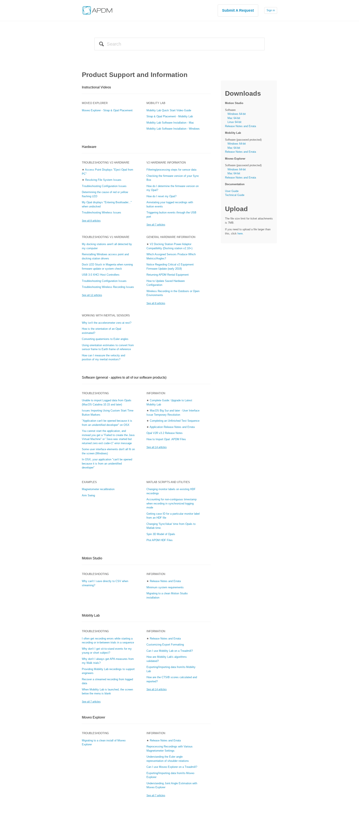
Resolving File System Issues (103, 179)
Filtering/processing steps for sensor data (171, 169)
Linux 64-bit (234, 122)
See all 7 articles (155, 224)
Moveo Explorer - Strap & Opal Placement (107, 110)
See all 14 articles (156, 447)
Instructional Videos (96, 87)
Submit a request (238, 10)
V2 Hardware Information (166, 162)
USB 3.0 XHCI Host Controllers (100, 274)
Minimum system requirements (165, 587)
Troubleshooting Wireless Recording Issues (108, 287)
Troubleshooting (95, 393)
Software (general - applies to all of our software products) (124, 377)
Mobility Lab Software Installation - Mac (170, 122)
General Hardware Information (170, 237)
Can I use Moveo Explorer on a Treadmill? (171, 766)
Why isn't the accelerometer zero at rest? (106, 322)
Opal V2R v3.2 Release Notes (164, 433)
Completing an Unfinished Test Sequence (174, 420)
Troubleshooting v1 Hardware (105, 237)
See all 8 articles (91, 220)
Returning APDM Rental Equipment (167, 274)
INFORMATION (155, 733)
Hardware (89, 147)
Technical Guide (234, 195)
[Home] (97, 10)
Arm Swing (88, 495)
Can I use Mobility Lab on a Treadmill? (169, 650)
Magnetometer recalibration (98, 489)
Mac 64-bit (233, 118)
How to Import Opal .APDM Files (166, 439)
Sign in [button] (271, 10)
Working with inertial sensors (106, 315)
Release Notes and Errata (165, 581)
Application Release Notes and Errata (172, 427)
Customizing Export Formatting (165, 644)
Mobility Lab (155, 103)
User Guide (232, 191)
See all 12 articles (92, 295)
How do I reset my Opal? (161, 196)
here (240, 233)
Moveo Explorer (95, 103)
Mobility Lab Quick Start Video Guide (168, 110)
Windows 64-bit (236, 113)
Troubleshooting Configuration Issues (104, 186)
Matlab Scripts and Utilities (168, 482)
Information (155, 393)
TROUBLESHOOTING (95, 733)
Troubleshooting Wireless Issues (101, 212)
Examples (89, 482)
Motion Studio (92, 558)
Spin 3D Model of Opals (160, 534)
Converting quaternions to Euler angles (105, 339)
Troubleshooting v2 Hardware (105, 162)
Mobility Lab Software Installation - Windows (173, 128)
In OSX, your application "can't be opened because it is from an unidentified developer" (107, 463)
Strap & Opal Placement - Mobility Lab (169, 116)
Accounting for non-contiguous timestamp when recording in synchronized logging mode (171, 503)
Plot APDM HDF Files (159, 540)
